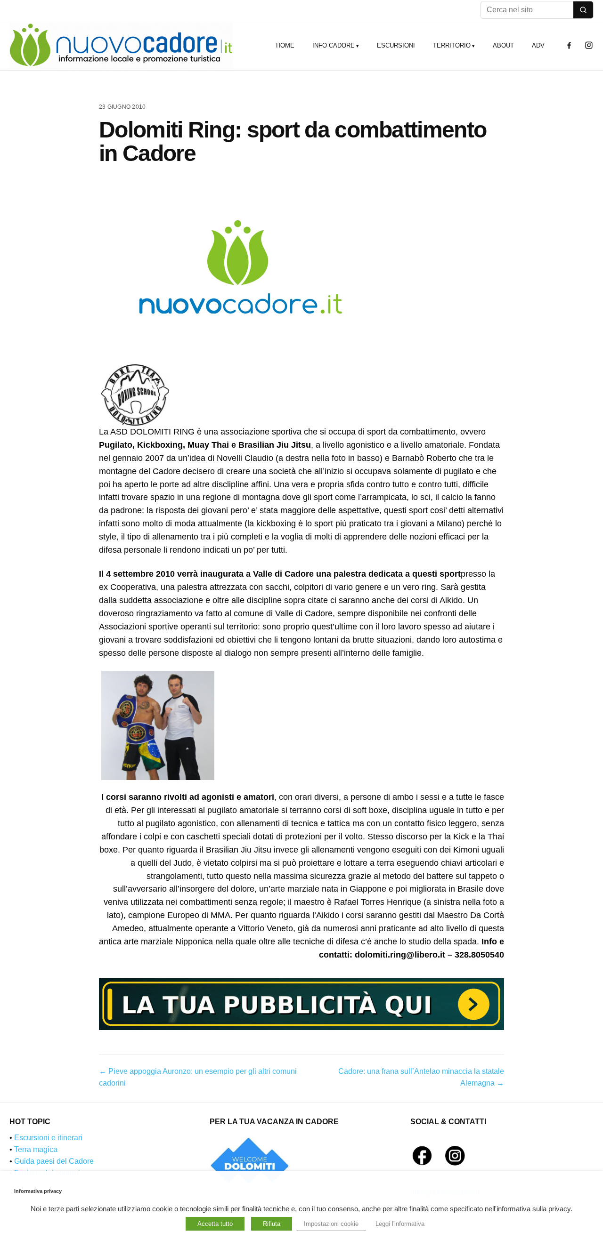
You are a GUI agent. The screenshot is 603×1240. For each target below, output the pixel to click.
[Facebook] (569, 45)
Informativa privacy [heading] (38, 1191)
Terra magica (35, 1149)
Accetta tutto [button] (215, 1223)
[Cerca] (583, 9)
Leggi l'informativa (399, 1223)
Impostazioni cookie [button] (331, 1223)
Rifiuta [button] (271, 1223)
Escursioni (396, 45)
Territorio (452, 45)
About (503, 45)
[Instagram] (589, 45)
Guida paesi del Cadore (54, 1161)
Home (285, 45)
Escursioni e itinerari (48, 1138)
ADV (538, 45)
